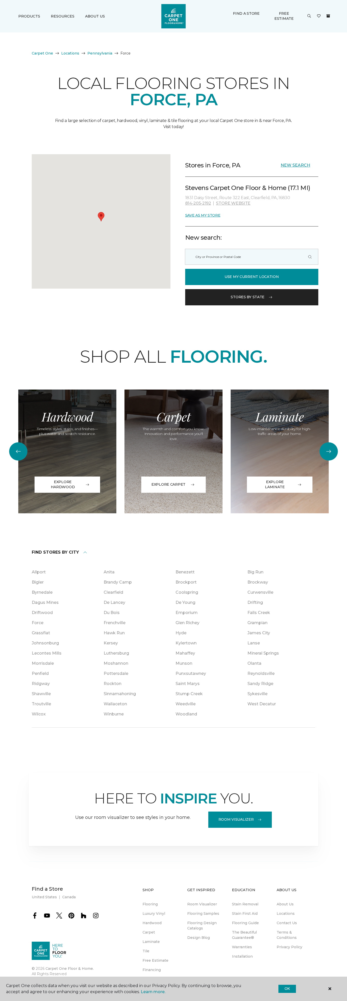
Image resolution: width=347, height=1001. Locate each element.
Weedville (186, 703)
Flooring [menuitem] (150, 904)
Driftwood (42, 612)
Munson (184, 663)
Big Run (255, 572)
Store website (233, 203)
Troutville (41, 703)
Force (37, 622)
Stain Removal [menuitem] (245, 904)
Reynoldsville (261, 673)
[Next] (329, 451)
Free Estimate (284, 16)
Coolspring (187, 592)
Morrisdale (43, 663)
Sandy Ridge (260, 683)
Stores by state (247, 297)
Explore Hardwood (63, 484)
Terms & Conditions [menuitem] (287, 935)
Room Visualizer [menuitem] (202, 904)
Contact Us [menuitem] (287, 923)
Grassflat (41, 632)
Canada (69, 897)
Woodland (186, 714)
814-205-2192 (198, 203)
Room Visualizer (236, 819)
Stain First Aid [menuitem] (245, 913)
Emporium (187, 612)
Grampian (257, 622)
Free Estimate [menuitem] (155, 960)
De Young (185, 602)
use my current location (252, 276)
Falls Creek (258, 612)
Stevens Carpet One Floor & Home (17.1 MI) (247, 187)
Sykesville (257, 693)
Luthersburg (116, 653)
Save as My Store (202, 215)
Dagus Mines (45, 602)
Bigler (38, 582)
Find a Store (246, 13)
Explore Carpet (168, 484)
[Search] (310, 257)
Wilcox (39, 714)
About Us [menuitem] (285, 904)
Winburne (114, 714)
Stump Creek (189, 693)
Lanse (253, 643)
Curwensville (260, 592)
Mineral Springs (263, 653)
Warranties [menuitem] (242, 947)
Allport (39, 572)
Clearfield (113, 592)
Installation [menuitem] (242, 956)
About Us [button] (95, 16)
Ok (287, 988)
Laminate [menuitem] (151, 941)
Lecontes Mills (46, 653)
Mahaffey (185, 653)
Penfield (40, 673)
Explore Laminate (275, 484)
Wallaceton (115, 703)
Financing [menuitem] (152, 970)
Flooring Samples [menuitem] (203, 913)
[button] (309, 16)
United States (44, 897)
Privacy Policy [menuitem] (289, 947)
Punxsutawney (191, 673)
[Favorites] (319, 16)
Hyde (181, 632)
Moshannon (116, 663)
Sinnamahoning (120, 693)
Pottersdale (116, 673)
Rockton (112, 683)
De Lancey (114, 602)
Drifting (255, 602)
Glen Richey (187, 622)
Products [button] (29, 16)
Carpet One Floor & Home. (69, 968)
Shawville (41, 693)
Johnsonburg (45, 643)
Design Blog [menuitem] (198, 937)
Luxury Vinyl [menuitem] (154, 913)
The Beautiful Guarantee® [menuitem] (244, 935)
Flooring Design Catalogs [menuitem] (202, 925)
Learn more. (153, 991)
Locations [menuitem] (286, 913)
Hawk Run (114, 632)
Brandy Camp (118, 582)
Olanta (254, 663)
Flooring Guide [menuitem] (245, 923)
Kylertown (186, 643)
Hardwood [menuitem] (152, 923)
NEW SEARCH (295, 165)
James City (258, 632)
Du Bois (112, 612)
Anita (109, 572)
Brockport (186, 582)
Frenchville (114, 622)
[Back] (18, 451)
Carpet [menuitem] (149, 932)
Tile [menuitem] (146, 951)
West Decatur (261, 703)
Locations (70, 53)
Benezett (185, 572)
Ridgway (41, 683)
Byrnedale (42, 592)
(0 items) (328, 16)
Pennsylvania (99, 53)
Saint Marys (188, 683)
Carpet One (42, 53)
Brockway (257, 582)
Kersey (111, 643)
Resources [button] (62, 16)
